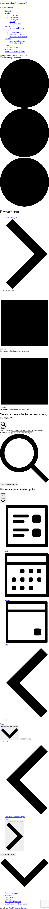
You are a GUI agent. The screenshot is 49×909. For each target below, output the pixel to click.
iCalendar (8, 895)
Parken (12, 22)
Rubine (23, 908)
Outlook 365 (9, 897)
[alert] (24, 323)
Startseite (8, 11)
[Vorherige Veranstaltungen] (27, 718)
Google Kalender (11, 893)
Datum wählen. (25, 739)
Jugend (7, 45)
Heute (2, 724)
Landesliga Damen (17, 28)
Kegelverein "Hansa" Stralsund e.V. (13, 3)
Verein (7, 13)
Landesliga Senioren (17, 41)
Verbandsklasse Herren (18, 37)
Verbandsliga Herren (17, 34)
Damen (7, 26)
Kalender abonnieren (8, 854)
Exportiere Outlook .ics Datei (16, 904)
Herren (7, 30)
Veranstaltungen (11, 218)
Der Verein (14, 17)
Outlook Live (10, 900)
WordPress (13, 908)
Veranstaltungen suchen (9, 484)
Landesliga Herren (16, 32)
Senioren (8, 39)
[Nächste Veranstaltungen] (6, 720)
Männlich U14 (15, 47)
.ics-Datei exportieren (13, 902)
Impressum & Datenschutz (15, 52)
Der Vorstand (15, 15)
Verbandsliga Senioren (18, 43)
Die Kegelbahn (15, 20)
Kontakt (8, 49)
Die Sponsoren (15, 24)
